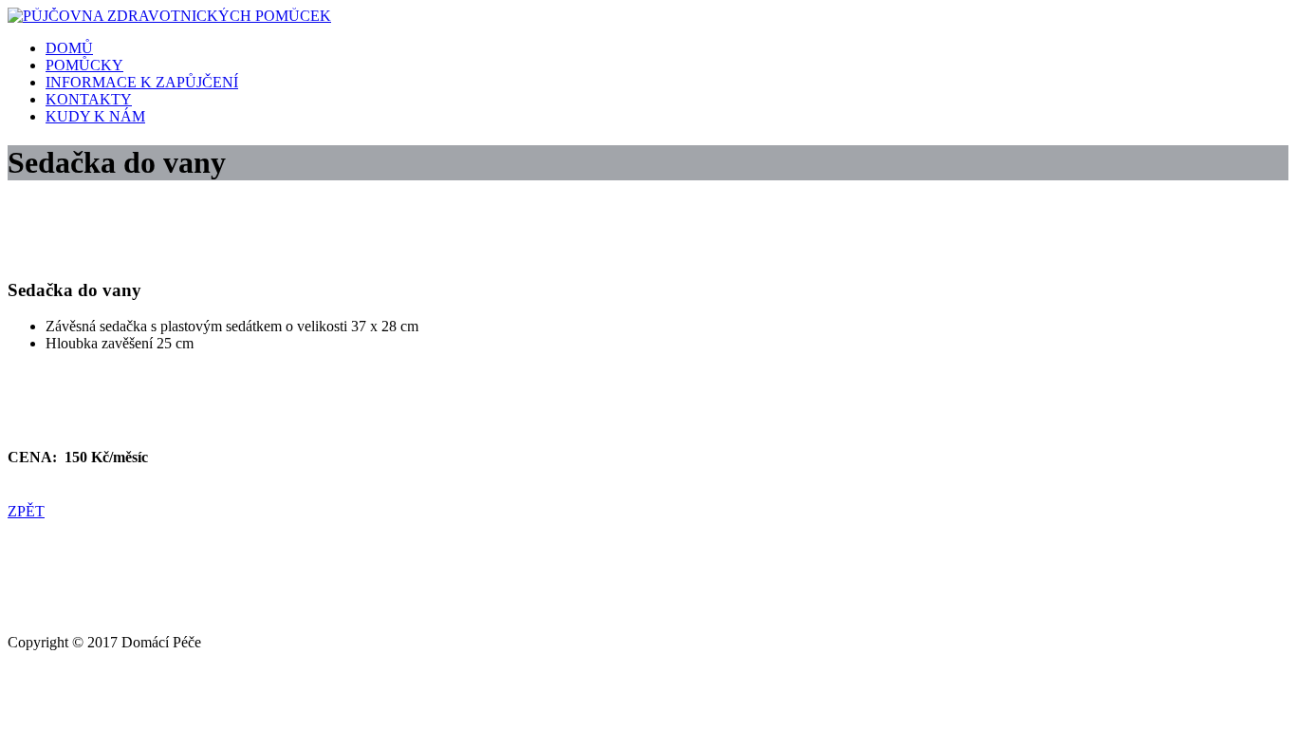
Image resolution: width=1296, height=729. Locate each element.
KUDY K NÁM (95, 116)
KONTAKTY (89, 99)
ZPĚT (26, 511)
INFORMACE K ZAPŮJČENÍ (142, 82)
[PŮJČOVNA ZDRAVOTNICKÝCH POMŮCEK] (169, 16)
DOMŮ (69, 48)
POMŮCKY (84, 65)
